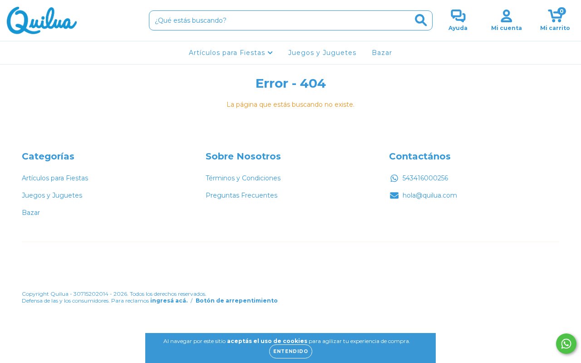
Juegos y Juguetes (322, 53)
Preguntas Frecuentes (241, 195)
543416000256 (425, 178)
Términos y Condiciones (243, 178)
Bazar (382, 53)
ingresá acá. (168, 300)
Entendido (290, 351)
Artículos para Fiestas (228, 53)
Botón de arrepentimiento (237, 300)
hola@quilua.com (430, 195)
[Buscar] (421, 20)
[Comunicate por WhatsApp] (566, 343)
